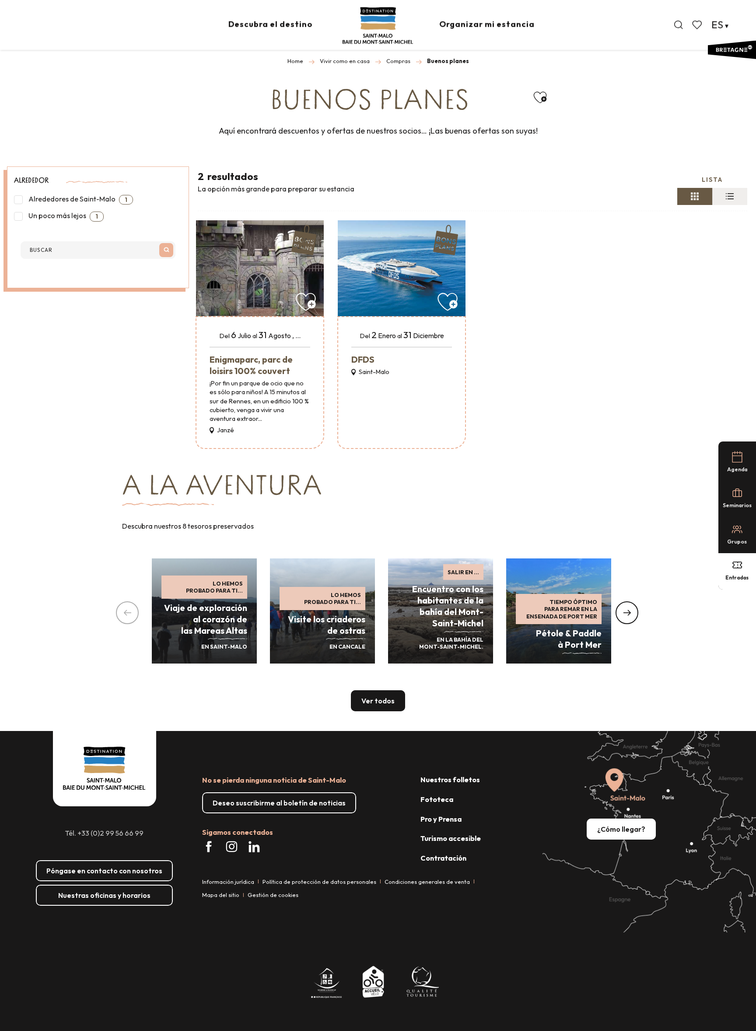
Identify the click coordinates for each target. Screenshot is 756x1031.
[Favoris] (697, 25)
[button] (678, 25)
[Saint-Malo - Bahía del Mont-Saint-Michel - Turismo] (378, 25)
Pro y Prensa (441, 819)
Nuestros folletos (450, 779)
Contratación (443, 858)
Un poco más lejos (62, 215)
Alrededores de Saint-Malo (77, 199)
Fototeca (436, 799)
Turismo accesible (450, 838)
